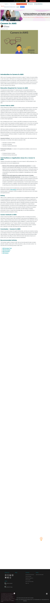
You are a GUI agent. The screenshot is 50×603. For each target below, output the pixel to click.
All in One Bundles (29, 581)
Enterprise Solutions (30, 574)
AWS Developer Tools (7, 248)
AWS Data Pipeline (6, 249)
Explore (6, 3)
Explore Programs (29, 578)
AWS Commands (6, 251)
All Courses (30, 3)
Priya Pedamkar (6, 26)
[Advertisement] (8, 270)
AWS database (13, 189)
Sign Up (22, 6)
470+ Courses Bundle (21, 3)
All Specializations (38, 3)
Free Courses (12, 3)
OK (14, 593)
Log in (17, 6)
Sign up (27, 583)
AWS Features (5, 253)
